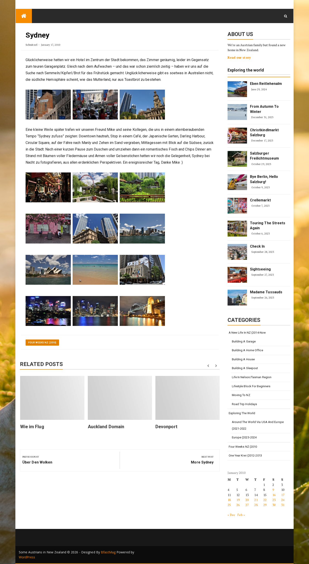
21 (255, 500)
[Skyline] (142, 104)
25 (229, 505)
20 (247, 500)
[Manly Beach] (95, 270)
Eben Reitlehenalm (266, 83)
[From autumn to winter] (237, 112)
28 (255, 505)
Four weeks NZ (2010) (42, 342)
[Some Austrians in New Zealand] (24, 16)
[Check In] (237, 252)
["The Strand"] (48, 187)
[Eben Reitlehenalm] (237, 89)
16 (274, 495)
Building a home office (247, 350)
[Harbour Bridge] (142, 311)
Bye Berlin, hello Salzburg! (264, 179)
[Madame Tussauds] (237, 298)
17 (282, 495)
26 (238, 505)
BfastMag (108, 552)
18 (229, 500)
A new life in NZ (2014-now (247, 332)
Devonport (166, 426)
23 (274, 500)
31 (282, 505)
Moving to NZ (241, 395)
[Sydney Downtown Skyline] (95, 311)
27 (247, 505)
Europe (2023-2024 (244, 437)
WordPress (27, 557)
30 (274, 505)
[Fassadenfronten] (48, 104)
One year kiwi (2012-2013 (245, 455)
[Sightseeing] (237, 275)
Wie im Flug (32, 426)
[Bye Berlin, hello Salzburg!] (237, 182)
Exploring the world (246, 70)
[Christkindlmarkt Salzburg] (237, 135)
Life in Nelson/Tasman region (252, 377)
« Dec (231, 515)
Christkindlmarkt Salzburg (264, 132)
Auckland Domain (106, 426)
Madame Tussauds (266, 292)
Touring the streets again (267, 225)
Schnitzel (31, 44)
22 (264, 500)
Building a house (243, 359)
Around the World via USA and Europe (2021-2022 (258, 425)
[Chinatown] (48, 228)
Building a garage (244, 341)
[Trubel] (95, 104)
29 (264, 505)
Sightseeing (260, 269)
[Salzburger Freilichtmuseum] (237, 159)
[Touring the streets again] (237, 229)
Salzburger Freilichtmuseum (264, 155)
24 (282, 500)
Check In (257, 246)
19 (238, 500)
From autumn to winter (264, 109)
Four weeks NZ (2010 (243, 446)
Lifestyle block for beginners (251, 386)
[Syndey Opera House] (48, 270)
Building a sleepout (245, 368)
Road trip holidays (244, 404)
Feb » (241, 515)
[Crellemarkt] (237, 206)
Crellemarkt (260, 200)
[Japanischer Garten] (95, 187)
